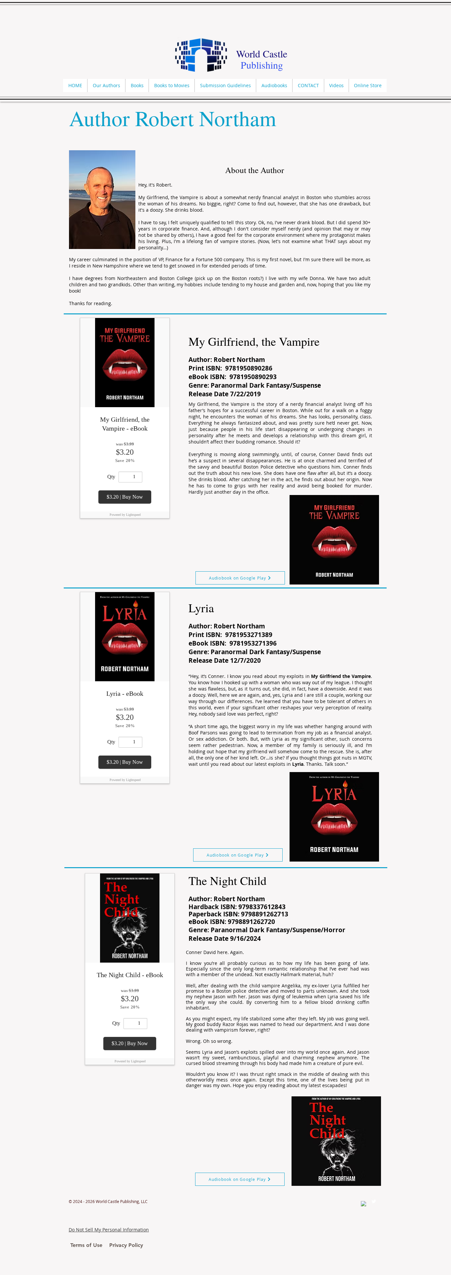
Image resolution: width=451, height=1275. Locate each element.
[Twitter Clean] (373, 1201)
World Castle (261, 53)
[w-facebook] (363, 1203)
